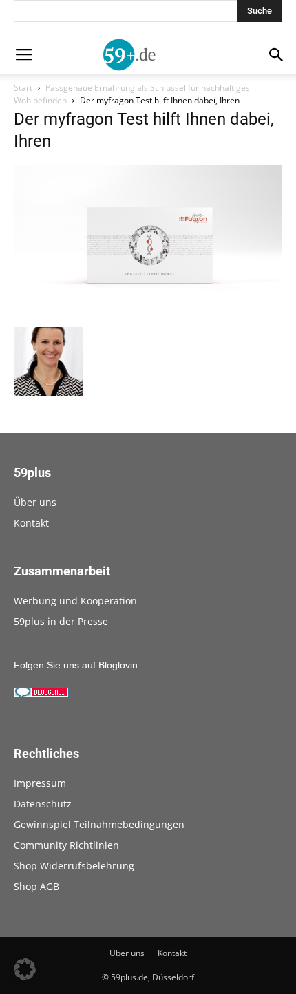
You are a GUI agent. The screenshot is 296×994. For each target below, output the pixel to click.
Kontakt (31, 522)
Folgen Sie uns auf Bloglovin (76, 664)
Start (23, 88)
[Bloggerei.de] (41, 693)
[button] (25, 969)
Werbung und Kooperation (75, 600)
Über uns (35, 502)
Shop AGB (36, 886)
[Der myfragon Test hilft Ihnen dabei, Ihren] (148, 312)
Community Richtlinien (66, 845)
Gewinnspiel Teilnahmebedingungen (99, 824)
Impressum (40, 783)
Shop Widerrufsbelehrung (74, 865)
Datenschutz (43, 803)
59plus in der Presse (61, 621)
